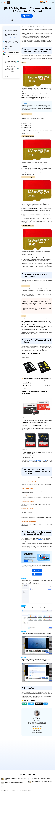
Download (42, 2)
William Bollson (16, 20)
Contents (6, 28)
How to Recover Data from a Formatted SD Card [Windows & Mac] (10, 72)
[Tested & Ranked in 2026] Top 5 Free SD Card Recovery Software (11, 65)
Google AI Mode (39, 703)
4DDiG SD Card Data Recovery (39, 544)
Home (3, 790)
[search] (50, 2)
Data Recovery (13, 1)
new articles (7, 59)
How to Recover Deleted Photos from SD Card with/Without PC (9, 69)
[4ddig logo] (3, 2)
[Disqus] (27, 753)
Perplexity (31, 703)
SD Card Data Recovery (9, 56)
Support (37, 1)
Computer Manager (31, 1)
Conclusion (7, 48)
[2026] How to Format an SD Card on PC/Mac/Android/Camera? (10, 76)
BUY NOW (28, 15)
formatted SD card (38, 539)
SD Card (42, 20)
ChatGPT (25, 703)
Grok (46, 703)
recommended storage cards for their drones (38, 460)
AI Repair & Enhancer (22, 1)
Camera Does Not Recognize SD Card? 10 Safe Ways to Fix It (11, 62)
